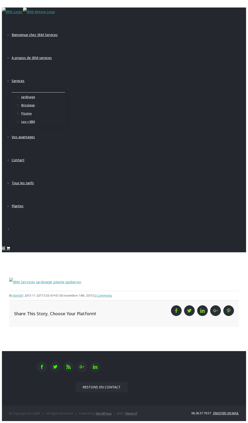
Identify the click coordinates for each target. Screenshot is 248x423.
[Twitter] (55, 366)
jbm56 (17, 295)
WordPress (104, 413)
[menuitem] (129, 34)
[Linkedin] (95, 366)
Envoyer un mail (226, 413)
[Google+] (82, 366)
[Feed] (68, 366)
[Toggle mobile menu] (4, 248)
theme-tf (131, 413)
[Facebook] (42, 366)
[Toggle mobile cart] (8, 248)
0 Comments (103, 295)
